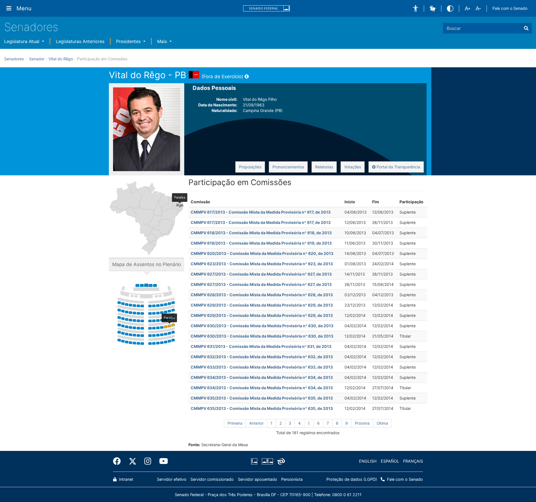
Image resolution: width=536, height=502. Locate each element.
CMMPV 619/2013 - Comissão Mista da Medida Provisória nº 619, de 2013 (261, 243)
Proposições (250, 166)
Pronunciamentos (288, 166)
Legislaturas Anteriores (80, 41)
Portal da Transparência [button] (397, 166)
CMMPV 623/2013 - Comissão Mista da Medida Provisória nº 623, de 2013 (262, 263)
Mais (162, 41)
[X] (132, 461)
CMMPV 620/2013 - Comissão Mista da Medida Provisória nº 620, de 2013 (262, 253)
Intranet (125, 479)
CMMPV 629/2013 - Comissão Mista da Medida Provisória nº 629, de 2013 (262, 305)
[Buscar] (526, 28)
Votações (352, 166)
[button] (415, 8)
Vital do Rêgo (61, 58)
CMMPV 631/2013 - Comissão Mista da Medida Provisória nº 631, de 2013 (261, 346)
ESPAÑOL (390, 461)
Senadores (31, 27)
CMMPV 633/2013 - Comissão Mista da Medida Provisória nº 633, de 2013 (262, 367)
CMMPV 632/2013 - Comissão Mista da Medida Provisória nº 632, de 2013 (262, 356)
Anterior (256, 423)
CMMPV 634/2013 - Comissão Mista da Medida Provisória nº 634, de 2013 (262, 377)
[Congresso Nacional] (267, 461)
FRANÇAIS (413, 461)
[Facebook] (119, 461)
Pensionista (292, 479)
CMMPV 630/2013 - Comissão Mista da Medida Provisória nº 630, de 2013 (262, 325)
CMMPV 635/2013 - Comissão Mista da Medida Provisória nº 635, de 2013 (262, 398)
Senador (36, 58)
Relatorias (324, 166)
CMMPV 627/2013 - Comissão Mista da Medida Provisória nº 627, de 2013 (261, 274)
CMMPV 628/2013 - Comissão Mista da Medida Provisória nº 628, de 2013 (262, 294)
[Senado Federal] (266, 8)
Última (382, 423)
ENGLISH (368, 461)
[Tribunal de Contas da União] (280, 461)
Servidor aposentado (257, 479)
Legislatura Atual (22, 41)
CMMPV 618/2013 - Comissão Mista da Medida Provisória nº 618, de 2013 (261, 232)
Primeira (235, 423)
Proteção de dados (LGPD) (351, 479)
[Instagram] (147, 461)
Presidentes (129, 41)
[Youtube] (161, 461)
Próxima (362, 423)
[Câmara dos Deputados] (255, 461)
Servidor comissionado (212, 479)
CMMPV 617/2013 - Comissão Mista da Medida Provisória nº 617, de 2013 (261, 212)
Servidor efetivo (171, 479)
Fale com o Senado (509, 8)
